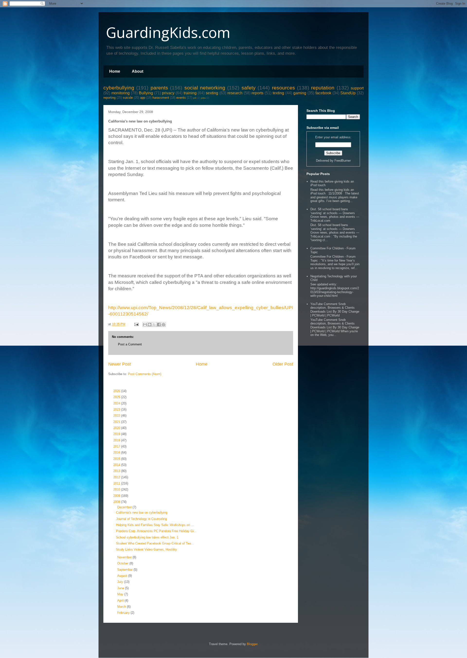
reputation (322, 87)
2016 (117, 452)
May (120, 594)
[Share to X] (154, 324)
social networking (204, 87)
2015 (117, 459)
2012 (117, 477)
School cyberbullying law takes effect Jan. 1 (147, 537)
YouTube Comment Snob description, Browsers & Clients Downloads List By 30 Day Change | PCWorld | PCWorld (334, 309)
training (190, 93)
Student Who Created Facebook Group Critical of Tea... (155, 543)
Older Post (282, 364)
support (357, 88)
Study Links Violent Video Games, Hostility (146, 549)
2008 (117, 502)
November (125, 557)
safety (249, 87)
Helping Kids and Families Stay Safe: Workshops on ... (155, 525)
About (137, 71)
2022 (117, 415)
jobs (203, 98)
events (181, 97)
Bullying (146, 93)
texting (278, 93)
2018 (117, 440)
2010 (117, 489)
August (122, 576)
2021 (117, 422)
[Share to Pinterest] (163, 324)
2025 (117, 397)
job (195, 98)
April (121, 600)
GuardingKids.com (168, 32)
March (122, 606)
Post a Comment (130, 344)
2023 (117, 409)
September (125, 569)
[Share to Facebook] (158, 324)
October (123, 563)
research (234, 93)
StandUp (348, 93)
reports (257, 93)
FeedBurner (342, 160)
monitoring (120, 93)
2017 (117, 446)
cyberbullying (118, 87)
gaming (299, 93)
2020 (117, 428)
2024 (117, 403)
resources (283, 87)
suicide (128, 97)
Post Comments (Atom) (144, 374)
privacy (168, 93)
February (124, 612)
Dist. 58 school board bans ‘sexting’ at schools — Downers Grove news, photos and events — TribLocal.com (334, 214)
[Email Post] (136, 324)
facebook (323, 93)
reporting (109, 97)
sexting (212, 93)
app (142, 97)
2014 (117, 465)
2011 (117, 483)
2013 (117, 471)
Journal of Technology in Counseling (141, 519)
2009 (117, 496)
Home (114, 71)
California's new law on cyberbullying (141, 512)
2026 (117, 391)
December (125, 507)
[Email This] (145, 324)
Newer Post (119, 364)
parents (159, 87)
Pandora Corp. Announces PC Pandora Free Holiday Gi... (156, 531)
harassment (161, 97)
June (121, 588)
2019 (117, 434)
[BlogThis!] (149, 324)
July (120, 582)
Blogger (252, 644)
